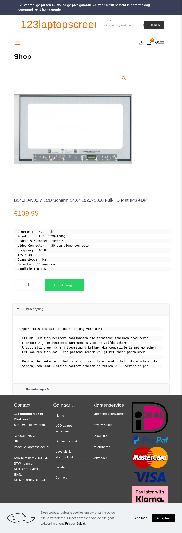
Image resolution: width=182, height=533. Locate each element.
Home (60, 415)
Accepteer (163, 518)
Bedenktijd (100, 436)
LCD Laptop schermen (64, 428)
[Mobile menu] (18, 43)
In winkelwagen (64, 285)
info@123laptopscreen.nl (31, 447)
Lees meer (140, 518)
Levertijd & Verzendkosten (66, 454)
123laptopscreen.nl (66, 24)
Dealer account (66, 441)
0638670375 (27, 436)
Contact (61, 477)
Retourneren (101, 447)
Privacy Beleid (102, 424)
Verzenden (100, 458)
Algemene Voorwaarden (109, 413)
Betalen (61, 467)
